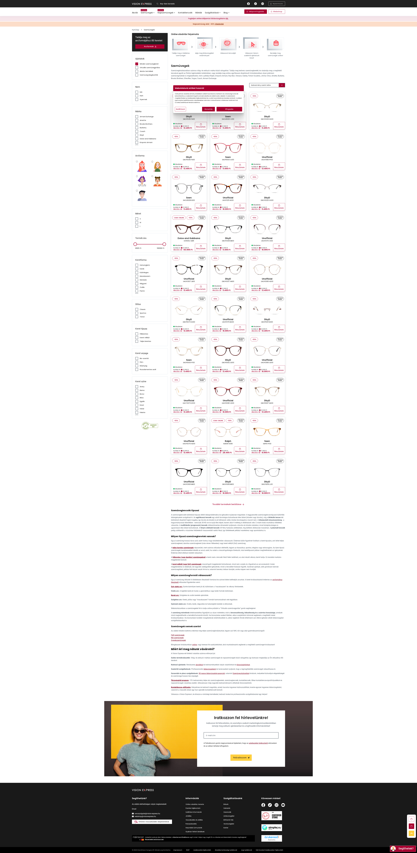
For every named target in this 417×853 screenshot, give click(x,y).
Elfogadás (229, 109)
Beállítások (180, 109)
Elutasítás (209, 109)
